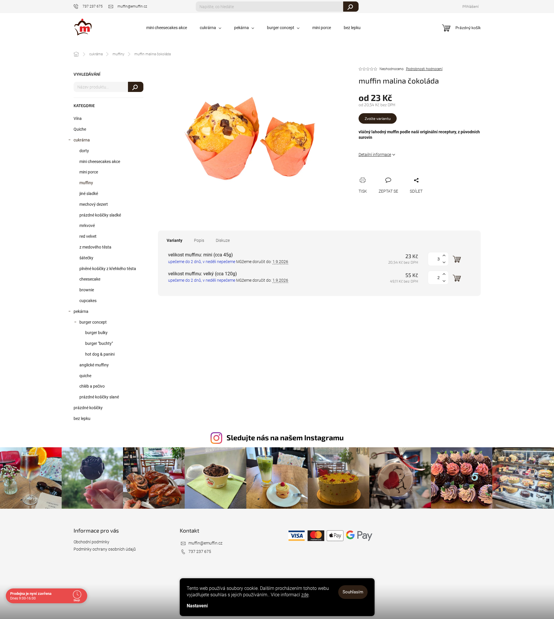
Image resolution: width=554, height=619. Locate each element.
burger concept (93, 322)
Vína (78, 118)
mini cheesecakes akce (99, 161)
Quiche (80, 129)
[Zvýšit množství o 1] (444, 255)
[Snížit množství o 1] (444, 262)
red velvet (88, 236)
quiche (85, 375)
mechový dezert (93, 204)
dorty (84, 150)
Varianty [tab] (174, 240)
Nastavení (197, 606)
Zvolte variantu (378, 118)
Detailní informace (375, 154)
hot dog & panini (100, 354)
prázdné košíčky (88, 407)
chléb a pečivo (92, 386)
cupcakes (88, 300)
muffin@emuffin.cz (205, 543)
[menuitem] (166, 28)
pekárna (81, 311)
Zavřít (392, 173)
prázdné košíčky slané (99, 397)
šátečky (86, 258)
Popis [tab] (199, 240)
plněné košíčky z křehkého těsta (107, 268)
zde (305, 594)
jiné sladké (88, 193)
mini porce (88, 172)
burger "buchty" (99, 343)
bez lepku (82, 418)
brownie (86, 290)
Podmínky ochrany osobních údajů (105, 549)
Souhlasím (353, 592)
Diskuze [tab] (223, 240)
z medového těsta (95, 247)
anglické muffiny (94, 365)
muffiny (86, 182)
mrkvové (87, 225)
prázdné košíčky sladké (100, 215)
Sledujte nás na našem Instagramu (285, 437)
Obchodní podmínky (91, 542)
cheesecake (89, 279)
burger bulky (96, 332)
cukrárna (82, 140)
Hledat (351, 6)
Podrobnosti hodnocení (424, 69)
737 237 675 (199, 551)
